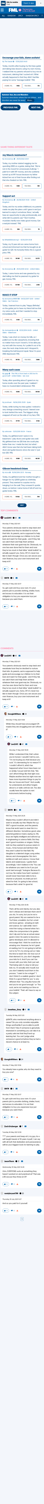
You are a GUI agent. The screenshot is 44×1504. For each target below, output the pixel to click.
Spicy (20, 16)
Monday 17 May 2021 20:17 (11, 584)
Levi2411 (8, 518)
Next (22, 505)
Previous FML (10, 108)
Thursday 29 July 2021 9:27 (11, 1199)
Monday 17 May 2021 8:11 (11, 524)
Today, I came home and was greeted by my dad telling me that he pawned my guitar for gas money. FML (20, 276)
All (3, 16)
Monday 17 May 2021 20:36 (19, 905)
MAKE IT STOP (9, 295)
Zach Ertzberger (11, 1127)
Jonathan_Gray (14, 1010)
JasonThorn (9, 1161)
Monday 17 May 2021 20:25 (15, 816)
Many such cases (11, 370)
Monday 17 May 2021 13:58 (15, 720)
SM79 (6, 578)
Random (11, 16)
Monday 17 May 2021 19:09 (18, 750)
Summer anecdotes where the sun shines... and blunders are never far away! (21, 97)
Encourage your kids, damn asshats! (21, 58)
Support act (8, 196)
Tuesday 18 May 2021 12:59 (11, 1132)
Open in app (28, 3)
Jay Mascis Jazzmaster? (14, 155)
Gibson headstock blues (15, 469)
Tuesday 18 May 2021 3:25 (15, 1015)
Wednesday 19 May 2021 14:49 (13, 1167)
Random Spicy (32, 16)
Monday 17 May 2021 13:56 (11, 1065)
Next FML (36, 108)
